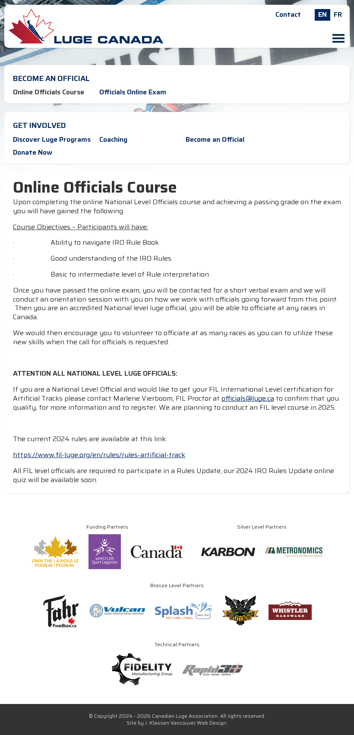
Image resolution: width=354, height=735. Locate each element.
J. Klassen (157, 723)
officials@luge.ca (247, 398)
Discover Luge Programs (52, 139)
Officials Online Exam (132, 92)
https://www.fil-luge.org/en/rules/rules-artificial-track (99, 454)
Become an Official (51, 78)
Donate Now (32, 152)
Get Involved (39, 125)
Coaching (113, 139)
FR (338, 14)
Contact (288, 14)
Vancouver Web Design (198, 723)
